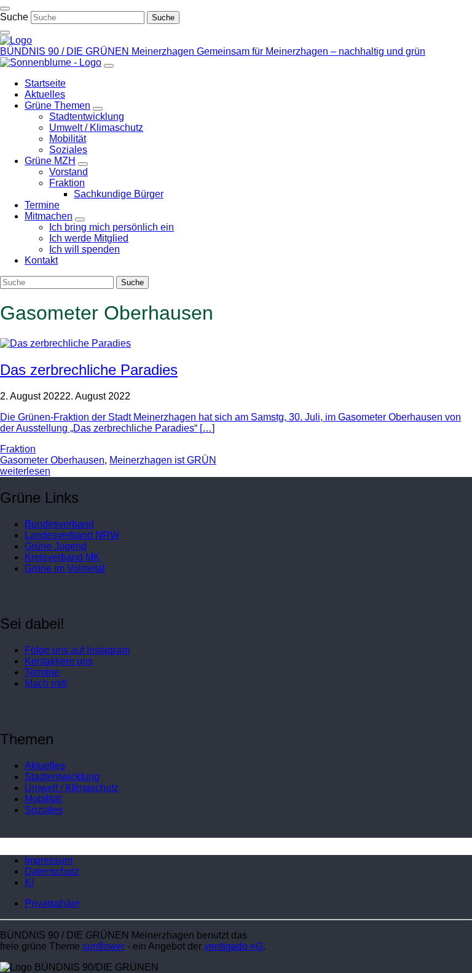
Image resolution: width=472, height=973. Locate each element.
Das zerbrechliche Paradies (89, 369)
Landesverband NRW (72, 535)
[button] (52, 903)
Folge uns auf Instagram (77, 650)
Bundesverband (59, 524)
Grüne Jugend (56, 546)
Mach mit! (45, 683)
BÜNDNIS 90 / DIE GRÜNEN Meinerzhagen (98, 51)
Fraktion (18, 449)
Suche (14, 17)
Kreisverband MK (62, 557)
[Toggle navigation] (5, 8)
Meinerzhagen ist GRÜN (162, 460)
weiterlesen (25, 471)
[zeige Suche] (5, 32)
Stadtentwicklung (62, 776)
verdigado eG (233, 946)
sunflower (103, 946)
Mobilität (43, 799)
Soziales (44, 810)
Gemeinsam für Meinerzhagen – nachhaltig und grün (311, 51)
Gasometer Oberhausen (52, 460)
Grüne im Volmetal (65, 568)
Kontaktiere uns (59, 661)
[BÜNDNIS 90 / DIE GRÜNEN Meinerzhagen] (16, 40)
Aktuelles (45, 765)
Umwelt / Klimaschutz (72, 787)
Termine (42, 672)
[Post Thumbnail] (65, 343)
